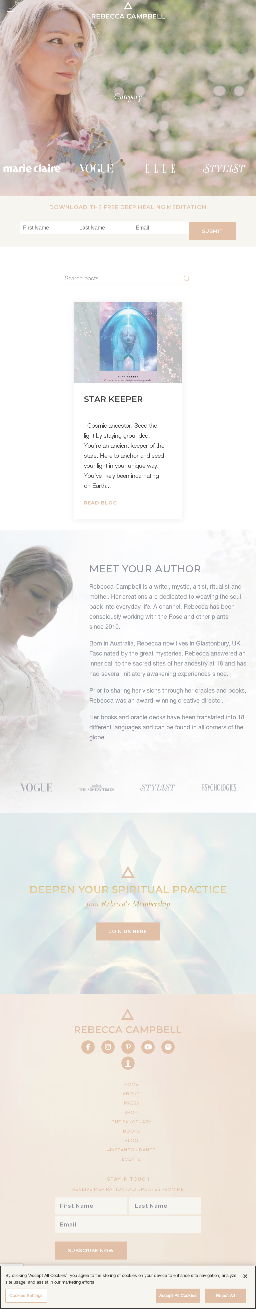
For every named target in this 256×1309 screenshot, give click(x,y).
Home (131, 1084)
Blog (131, 1140)
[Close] (245, 1276)
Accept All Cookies (178, 1295)
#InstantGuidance (131, 1149)
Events (131, 1159)
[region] (128, 1287)
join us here (128, 931)
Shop (131, 1112)
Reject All (225, 1295)
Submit (212, 231)
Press (131, 1103)
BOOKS (131, 1131)
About (131, 1093)
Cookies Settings (26, 1295)
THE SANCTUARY (131, 1121)
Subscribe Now (91, 1251)
